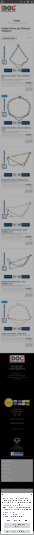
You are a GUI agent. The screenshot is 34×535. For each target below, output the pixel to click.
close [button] (32, 495)
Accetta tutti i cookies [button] (17, 531)
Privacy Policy (12, 512)
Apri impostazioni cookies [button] (17, 520)
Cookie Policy (5, 512)
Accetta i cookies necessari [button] (17, 525)
